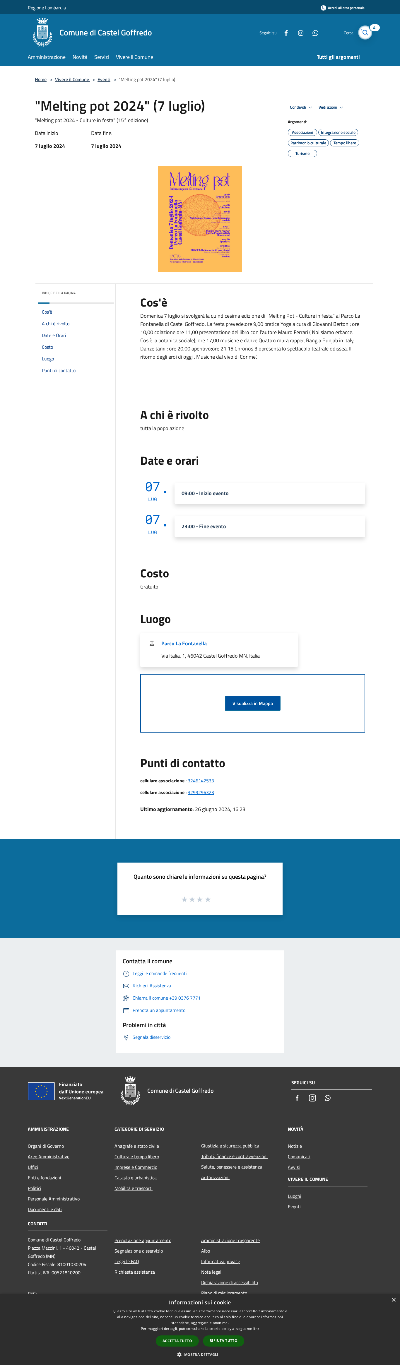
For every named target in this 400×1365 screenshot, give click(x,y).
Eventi (104, 79)
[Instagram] (298, 32)
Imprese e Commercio (135, 1167)
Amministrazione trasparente (230, 1240)
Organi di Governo (46, 1146)
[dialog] (200, 1329)
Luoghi (294, 1196)
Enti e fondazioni (44, 1177)
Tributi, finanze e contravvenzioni (234, 1156)
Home (41, 79)
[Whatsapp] (313, 32)
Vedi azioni (328, 107)
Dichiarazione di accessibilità (229, 1282)
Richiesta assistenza (134, 1271)
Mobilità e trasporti (133, 1188)
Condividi (298, 107)
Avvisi (294, 1167)
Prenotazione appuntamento (142, 1240)
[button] (200, 1354)
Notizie (295, 1146)
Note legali (212, 1271)
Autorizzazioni (215, 1177)
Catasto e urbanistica (135, 1177)
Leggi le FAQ (126, 1261)
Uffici (33, 1167)
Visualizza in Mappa (253, 703)
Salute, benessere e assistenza (231, 1166)
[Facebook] (284, 32)
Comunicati (299, 1156)
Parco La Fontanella (184, 643)
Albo (205, 1250)
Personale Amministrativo (54, 1198)
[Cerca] (365, 32)
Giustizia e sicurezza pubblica (230, 1145)
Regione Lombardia (47, 7)
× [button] (393, 1300)
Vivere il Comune (72, 79)
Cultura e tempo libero (136, 1156)
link (256, 1328)
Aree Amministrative (48, 1156)
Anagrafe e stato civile (136, 1146)
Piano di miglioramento (224, 1292)
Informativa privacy (220, 1261)
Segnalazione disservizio (138, 1250)
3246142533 (201, 780)
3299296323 (201, 792)
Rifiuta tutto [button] (223, 1340)
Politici (34, 1188)
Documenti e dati (45, 1209)
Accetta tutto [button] (177, 1340)
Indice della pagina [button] (59, 293)
